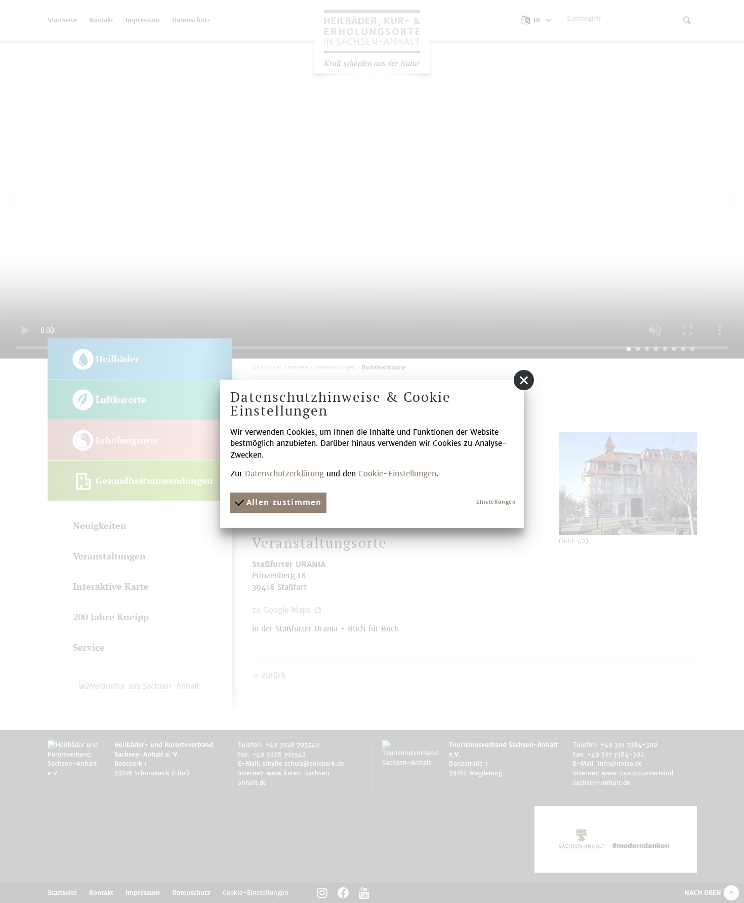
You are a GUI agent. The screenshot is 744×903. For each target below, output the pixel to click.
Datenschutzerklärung (284, 473)
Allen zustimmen (282, 502)
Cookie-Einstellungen (397, 473)
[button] (524, 380)
